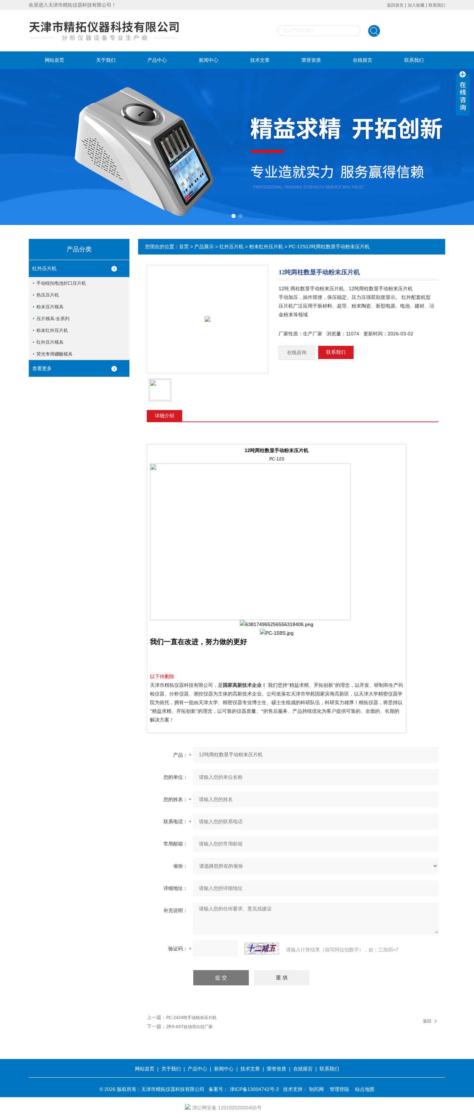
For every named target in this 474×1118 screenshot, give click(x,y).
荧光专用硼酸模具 (54, 354)
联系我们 (437, 5)
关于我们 (106, 60)
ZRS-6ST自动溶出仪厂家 (189, 1026)
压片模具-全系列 (52, 318)
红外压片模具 (50, 342)
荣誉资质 (311, 60)
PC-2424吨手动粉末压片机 (191, 1017)
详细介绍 (164, 415)
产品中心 (157, 60)
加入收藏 (416, 5)
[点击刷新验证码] (261, 948)
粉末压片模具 (50, 306)
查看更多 (42, 368)
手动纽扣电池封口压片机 (61, 283)
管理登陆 (339, 1089)
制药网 (316, 1089)
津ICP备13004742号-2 (254, 1089)
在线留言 (362, 60)
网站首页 (54, 60)
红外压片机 (44, 268)
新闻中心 (208, 60)
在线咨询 (296, 352)
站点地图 (364, 1089)
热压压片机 (47, 295)
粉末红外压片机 (52, 330)
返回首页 (395, 5)
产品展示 (204, 246)
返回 (427, 1021)
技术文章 (260, 60)
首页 (184, 246)
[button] (233, 216)
